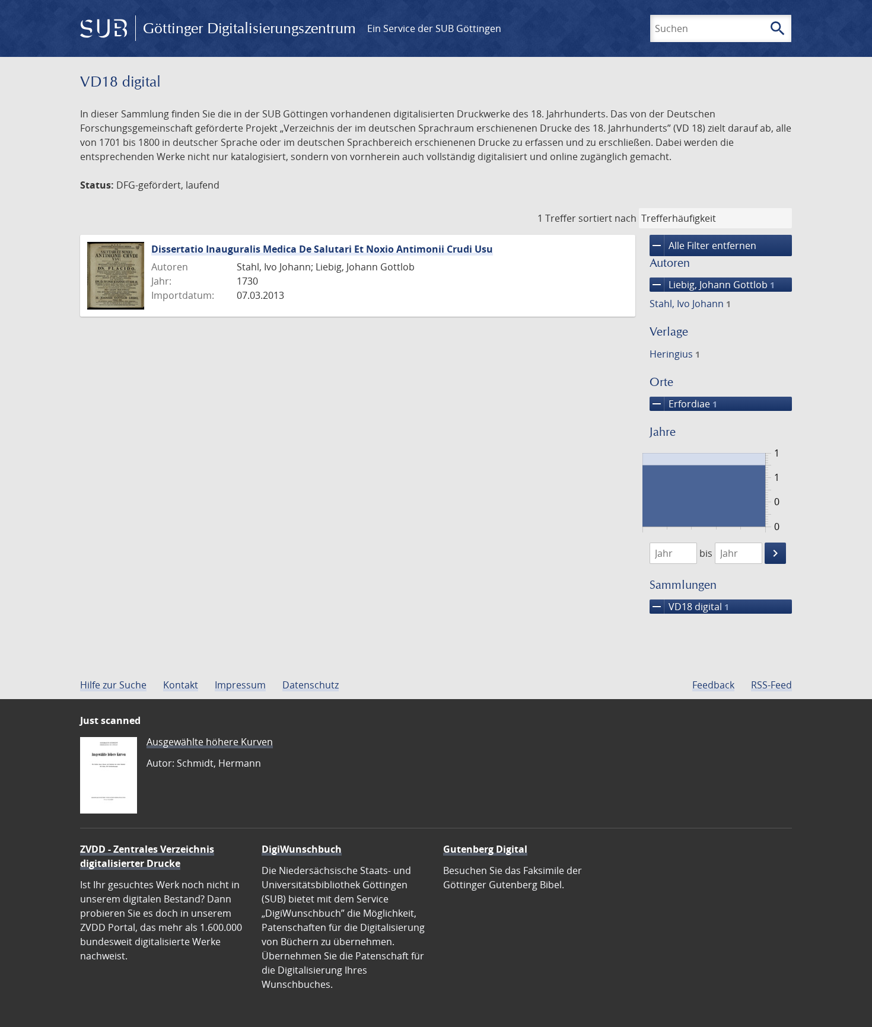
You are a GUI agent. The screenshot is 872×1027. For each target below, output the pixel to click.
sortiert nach (607, 218)
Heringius (675, 354)
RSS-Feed (771, 684)
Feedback (713, 684)
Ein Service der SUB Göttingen (434, 28)
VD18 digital (689, 606)
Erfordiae (683, 404)
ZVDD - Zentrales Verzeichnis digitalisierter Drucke (147, 856)
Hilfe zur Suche (113, 684)
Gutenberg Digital (485, 849)
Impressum (240, 684)
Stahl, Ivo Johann (690, 303)
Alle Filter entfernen (703, 245)
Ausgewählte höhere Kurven (210, 741)
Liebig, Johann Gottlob (712, 285)
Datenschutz (310, 684)
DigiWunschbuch (302, 849)
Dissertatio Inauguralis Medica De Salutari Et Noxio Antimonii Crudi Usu (322, 249)
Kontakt (180, 684)
